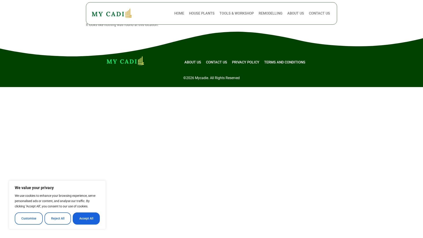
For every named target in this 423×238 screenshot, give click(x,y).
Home (179, 13)
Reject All (58, 218)
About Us (295, 13)
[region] (57, 204)
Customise (28, 218)
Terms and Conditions (284, 62)
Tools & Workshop (236, 13)
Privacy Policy (245, 62)
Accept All (86, 218)
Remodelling (270, 13)
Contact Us (319, 13)
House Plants (202, 13)
